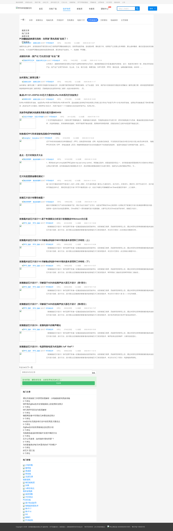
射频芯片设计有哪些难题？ (32, 197)
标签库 (79, 8)
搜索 (93, 372)
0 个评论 (26, 401)
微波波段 (117, 2)
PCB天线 (27, 499)
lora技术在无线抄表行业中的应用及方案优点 (41, 421)
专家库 (92, 8)
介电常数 (29, 465)
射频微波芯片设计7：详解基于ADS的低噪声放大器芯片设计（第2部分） (53, 303)
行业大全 (64, 2)
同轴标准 (93, 2)
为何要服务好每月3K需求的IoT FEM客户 (40, 444)
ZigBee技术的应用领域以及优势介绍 (38, 427)
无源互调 (29, 476)
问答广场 (53, 8)
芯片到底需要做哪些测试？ (32, 176)
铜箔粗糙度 (30, 482)
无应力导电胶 (39, 116)
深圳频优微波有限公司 (35, 527)
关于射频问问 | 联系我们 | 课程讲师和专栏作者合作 (66, 527)
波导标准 (101, 2)
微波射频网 (19, 2)
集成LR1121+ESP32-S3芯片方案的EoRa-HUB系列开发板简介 (48, 94)
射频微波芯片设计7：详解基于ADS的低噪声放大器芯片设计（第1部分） (53, 282)
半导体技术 (50, 43)
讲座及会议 (28, 2)
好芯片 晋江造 (29, 450)
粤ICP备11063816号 (138, 527)
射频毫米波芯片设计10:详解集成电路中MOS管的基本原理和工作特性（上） (55, 240)
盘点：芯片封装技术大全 (31, 155)
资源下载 (37, 2)
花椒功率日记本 (41, 60)
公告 (123, 2)
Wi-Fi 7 (28, 508)
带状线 (28, 473)
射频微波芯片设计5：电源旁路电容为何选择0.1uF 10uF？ (46, 346)
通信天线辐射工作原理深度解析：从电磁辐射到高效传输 (46, 398)
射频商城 (72, 2)
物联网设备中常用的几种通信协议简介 (39, 415)
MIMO (27, 517)
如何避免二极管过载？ (30, 77)
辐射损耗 (26, 479)
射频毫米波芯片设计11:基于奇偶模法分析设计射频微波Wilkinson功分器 (53, 218)
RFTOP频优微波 (83, 2)
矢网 (27, 485)
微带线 (28, 468)
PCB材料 (29, 520)
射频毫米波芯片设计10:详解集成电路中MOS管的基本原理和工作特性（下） (55, 261)
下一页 (30, 367)
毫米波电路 (27, 491)
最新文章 (25, 30)
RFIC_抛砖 (36, 223)
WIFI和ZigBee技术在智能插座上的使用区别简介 (43, 404)
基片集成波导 (31, 502)
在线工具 (45, 2)
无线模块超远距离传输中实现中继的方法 (40, 433)
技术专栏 (66, 8)
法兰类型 (109, 2)
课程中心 (104, 8)
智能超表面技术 (31, 505)
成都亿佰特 (37, 43)
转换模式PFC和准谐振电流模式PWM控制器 (40, 133)
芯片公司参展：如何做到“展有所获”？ (38, 438)
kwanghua (35, 138)
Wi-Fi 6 (28, 511)
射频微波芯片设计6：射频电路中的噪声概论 (40, 325)
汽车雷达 (29, 497)
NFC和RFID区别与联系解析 (34, 409)
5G (26, 514)
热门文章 (25, 33)
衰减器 (28, 470)
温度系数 (29, 494)
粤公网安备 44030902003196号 (119, 527)
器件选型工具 (55, 2)
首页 (41, 8)
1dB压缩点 (29, 488)
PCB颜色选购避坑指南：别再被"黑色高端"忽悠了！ (43, 38)
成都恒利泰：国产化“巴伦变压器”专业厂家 (39, 56)
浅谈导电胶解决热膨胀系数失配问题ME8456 (40, 112)
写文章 (58, 383)
